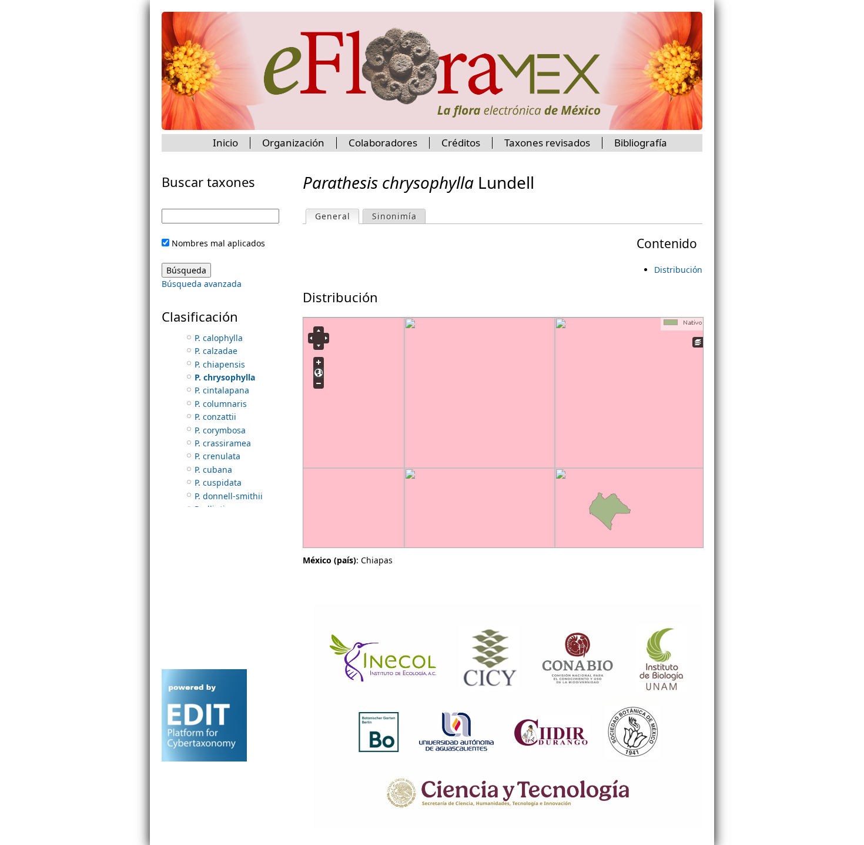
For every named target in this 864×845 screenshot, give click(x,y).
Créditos (460, 142)
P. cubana (213, 469)
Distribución (678, 269)
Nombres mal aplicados (218, 243)
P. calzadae (216, 350)
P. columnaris (221, 403)
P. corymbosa (220, 430)
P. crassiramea (223, 443)
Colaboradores (383, 142)
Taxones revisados (547, 142)
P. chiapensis (220, 364)
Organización (293, 142)
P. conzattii (215, 416)
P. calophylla (219, 337)
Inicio (225, 142)
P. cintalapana (222, 390)
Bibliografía (640, 142)
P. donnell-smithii (229, 496)
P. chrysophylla (225, 377)
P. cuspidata (218, 482)
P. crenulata (217, 456)
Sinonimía (394, 216)
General (337, 216)
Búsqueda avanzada (202, 283)
